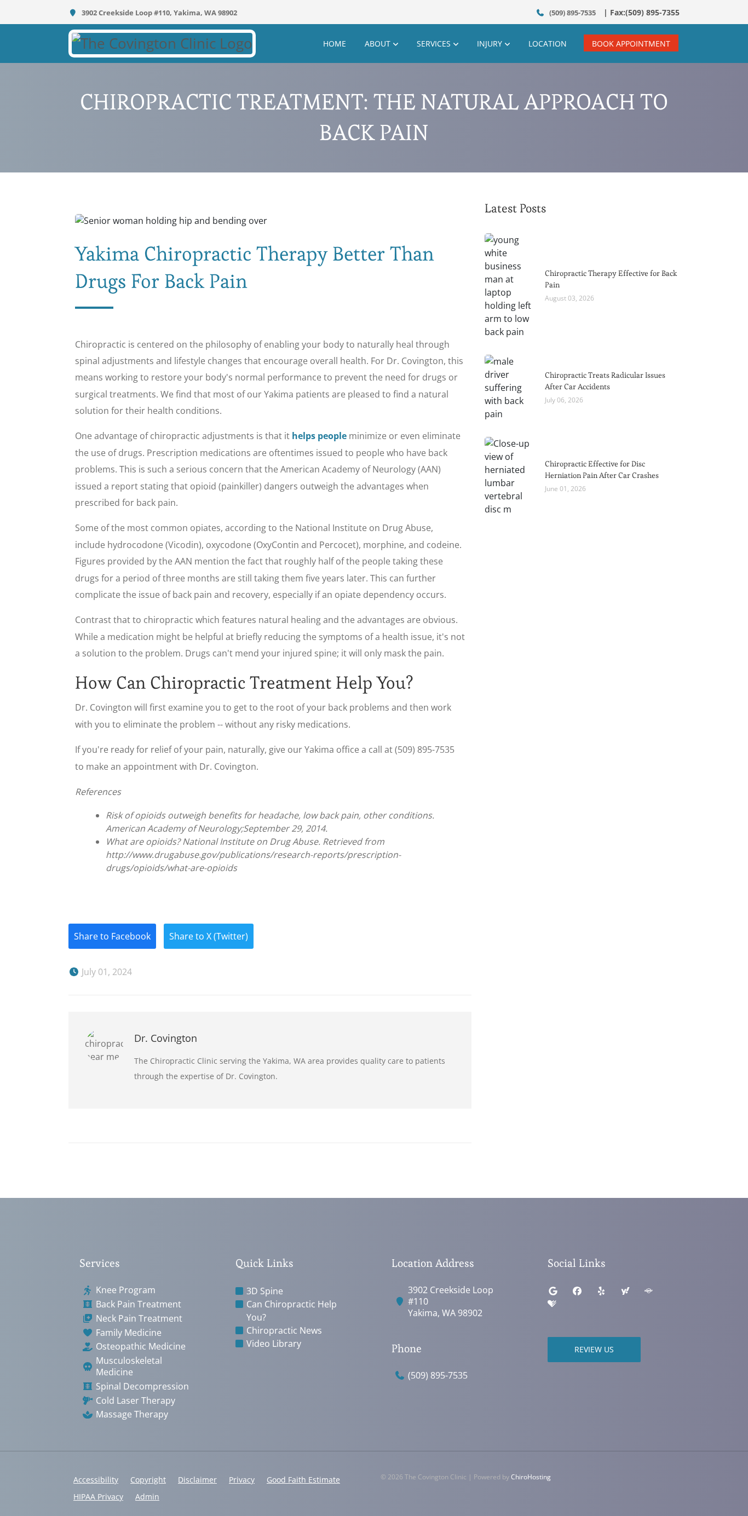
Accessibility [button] (95, 1479)
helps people (319, 436)
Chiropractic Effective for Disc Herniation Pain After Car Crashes (602, 469)
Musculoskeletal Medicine (129, 1366)
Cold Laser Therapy (135, 1401)
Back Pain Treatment (138, 1304)
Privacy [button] (242, 1479)
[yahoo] (625, 1291)
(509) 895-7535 (572, 13)
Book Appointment (631, 43)
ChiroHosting (531, 1477)
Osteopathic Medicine (141, 1346)
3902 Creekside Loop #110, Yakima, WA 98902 (158, 13)
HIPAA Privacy (98, 1496)
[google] (553, 1291)
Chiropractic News (284, 1330)
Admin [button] (147, 1496)
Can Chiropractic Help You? (291, 1310)
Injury (489, 43)
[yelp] (601, 1291)
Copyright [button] (148, 1479)
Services (434, 43)
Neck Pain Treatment (139, 1318)
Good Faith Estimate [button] (303, 1479)
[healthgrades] (552, 1304)
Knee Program (126, 1290)
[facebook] (577, 1291)
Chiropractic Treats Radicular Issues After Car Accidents (605, 380)
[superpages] (648, 1291)
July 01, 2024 (105, 972)
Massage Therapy (132, 1414)
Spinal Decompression (142, 1386)
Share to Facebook (112, 936)
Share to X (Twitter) (208, 936)
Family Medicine (129, 1333)
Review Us (594, 1349)
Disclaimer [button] (197, 1479)
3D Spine (264, 1291)
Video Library (273, 1344)
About (377, 43)
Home (334, 43)
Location (547, 43)
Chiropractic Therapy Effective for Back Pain (611, 279)
